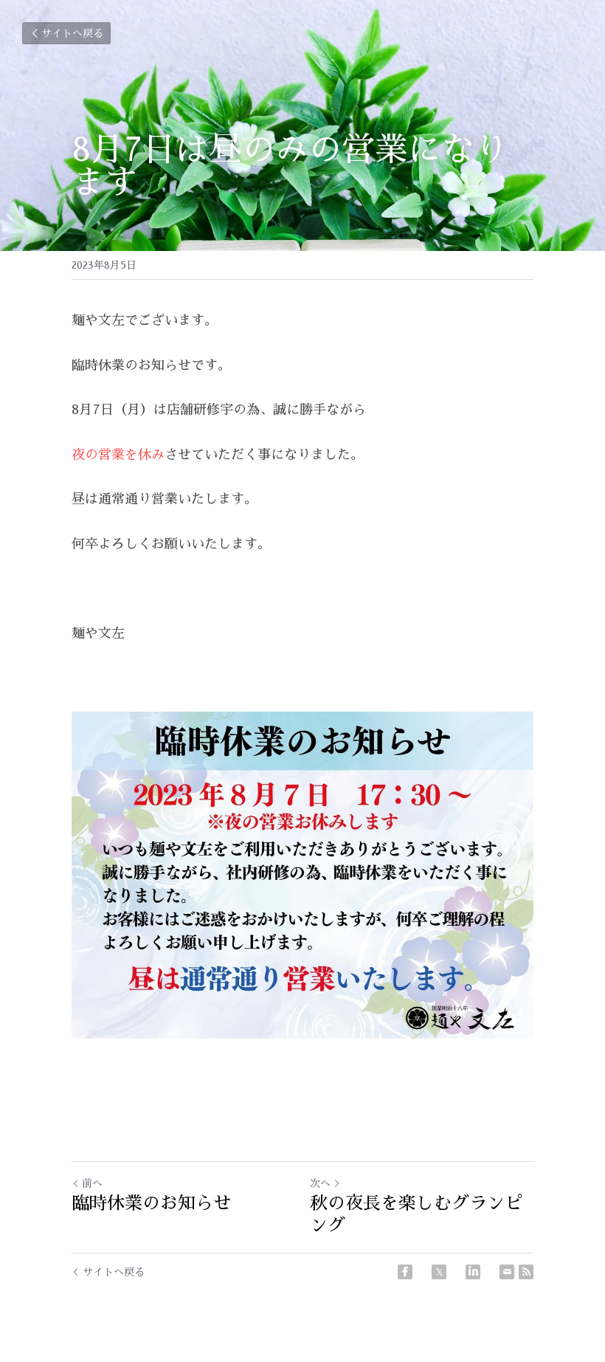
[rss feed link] (526, 1272)
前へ (92, 1183)
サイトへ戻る (72, 33)
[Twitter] (439, 1272)
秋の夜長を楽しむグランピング (416, 1214)
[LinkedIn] (473, 1272)
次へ (320, 1183)
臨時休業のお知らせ (151, 1203)
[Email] (506, 1272)
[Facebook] (405, 1272)
